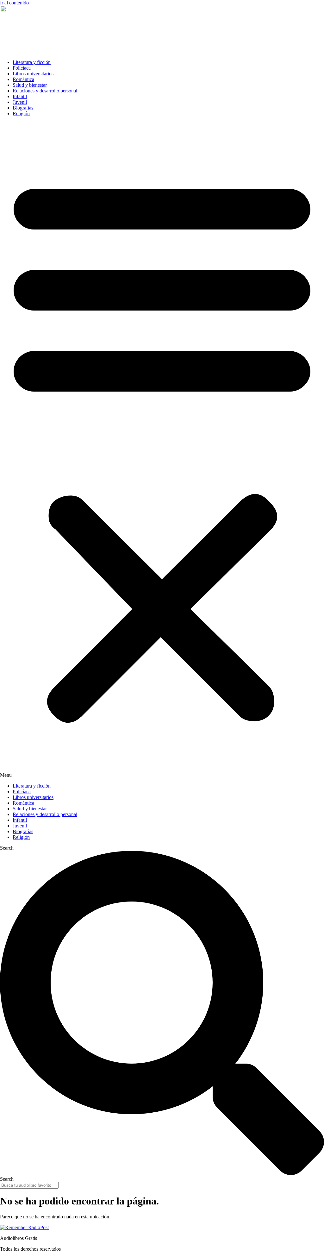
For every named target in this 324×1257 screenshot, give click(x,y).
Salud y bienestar (30, 85)
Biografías (23, 107)
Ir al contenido (14, 2)
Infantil (20, 96)
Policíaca (22, 68)
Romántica (23, 79)
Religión (21, 113)
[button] (162, 450)
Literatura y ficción (32, 62)
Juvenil (20, 102)
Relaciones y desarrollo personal (45, 90)
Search (7, 848)
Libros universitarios (33, 73)
